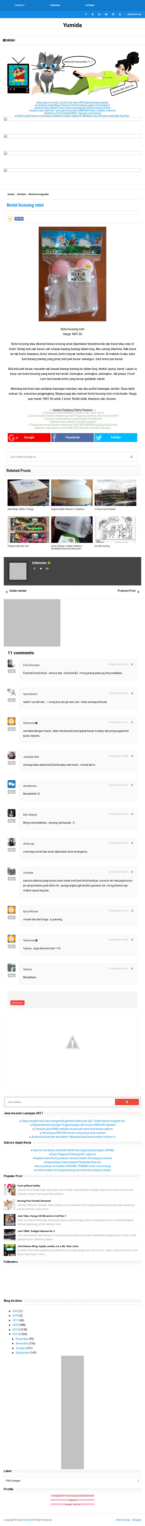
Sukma (27, 969)
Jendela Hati (31, 756)
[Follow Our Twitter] (92, 14)
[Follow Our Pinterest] (119, 14)
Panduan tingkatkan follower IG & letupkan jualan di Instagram (73, 105)
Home (11, 194)
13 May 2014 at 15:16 (118, 722)
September (23, 1352)
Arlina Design (123, 1519)
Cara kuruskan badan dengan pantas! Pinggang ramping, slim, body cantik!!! (74, 415)
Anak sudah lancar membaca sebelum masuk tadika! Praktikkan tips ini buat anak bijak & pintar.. (73, 115)
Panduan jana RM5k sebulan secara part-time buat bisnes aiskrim (74, 1128)
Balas (11, 671)
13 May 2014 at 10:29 (118, 693)
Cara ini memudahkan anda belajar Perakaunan (74, 418)
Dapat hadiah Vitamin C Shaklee (68, 509)
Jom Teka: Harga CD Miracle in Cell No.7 (41, 1216)
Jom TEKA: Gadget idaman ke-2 (36, 1231)
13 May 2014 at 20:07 (118, 785)
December (22, 1338)
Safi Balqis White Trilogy (20, 509)
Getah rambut (17, 590)
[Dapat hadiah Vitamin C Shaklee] (72, 492)
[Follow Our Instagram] (113, 14)
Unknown (39, 563)
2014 (16, 1334)
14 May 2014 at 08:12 (118, 843)
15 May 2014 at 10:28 (118, 939)
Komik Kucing (102, 546)
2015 (16, 1329)
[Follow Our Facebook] (85, 14)
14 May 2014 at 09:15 (118, 872)
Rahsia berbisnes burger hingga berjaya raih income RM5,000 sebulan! (74, 1124)
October (21, 1348)
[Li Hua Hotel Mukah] (115, 492)
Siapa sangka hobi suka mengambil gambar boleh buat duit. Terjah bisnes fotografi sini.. (74, 1120)
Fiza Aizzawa (31, 665)
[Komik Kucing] (115, 529)
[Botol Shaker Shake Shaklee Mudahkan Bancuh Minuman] (72, 529)
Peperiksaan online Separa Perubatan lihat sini (73, 1162)
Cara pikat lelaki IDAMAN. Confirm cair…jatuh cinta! (74, 412)
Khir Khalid (30, 814)
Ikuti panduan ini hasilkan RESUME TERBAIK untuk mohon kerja (73, 1166)
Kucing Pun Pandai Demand (34, 1200)
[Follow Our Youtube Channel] (106, 14)
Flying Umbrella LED (18, 546)
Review (22, 194)
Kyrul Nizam (30, 911)
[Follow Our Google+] (99, 14)
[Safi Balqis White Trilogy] (28, 492)
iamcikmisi (30, 694)
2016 (16, 1324)
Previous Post (127, 590)
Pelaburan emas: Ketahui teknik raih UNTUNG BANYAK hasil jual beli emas (73, 424)
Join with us (134, 14)
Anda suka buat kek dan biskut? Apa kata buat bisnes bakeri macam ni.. (74, 1136)
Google (29, 437)
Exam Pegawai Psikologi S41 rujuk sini (73, 1154)
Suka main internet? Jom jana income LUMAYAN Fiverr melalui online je (73, 110)
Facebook (73, 437)
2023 (16, 1311)
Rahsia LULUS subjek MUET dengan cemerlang (73, 113)
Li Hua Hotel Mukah (105, 509)
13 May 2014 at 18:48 (118, 756)
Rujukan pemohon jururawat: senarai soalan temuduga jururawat (73, 1158)
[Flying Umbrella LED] (28, 529)
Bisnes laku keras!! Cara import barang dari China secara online (73, 107)
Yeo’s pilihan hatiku (28, 1185)
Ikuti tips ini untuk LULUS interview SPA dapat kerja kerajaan (73, 102)
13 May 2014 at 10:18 (118, 664)
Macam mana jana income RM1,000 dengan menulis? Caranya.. (74, 427)
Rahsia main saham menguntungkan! (74, 421)
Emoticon (17, 1002)
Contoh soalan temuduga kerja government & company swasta (73, 1170)
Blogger (137, 1519)
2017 (16, 1320)
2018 (16, 1315)
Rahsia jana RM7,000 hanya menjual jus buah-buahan (74, 1132)
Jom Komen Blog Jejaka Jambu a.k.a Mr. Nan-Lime (48, 1246)
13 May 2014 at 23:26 (118, 814)
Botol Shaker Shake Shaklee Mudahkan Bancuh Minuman (66, 547)
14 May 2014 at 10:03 (118, 911)
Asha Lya (28, 843)
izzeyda (28, 872)
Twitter (115, 437)
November (22, 1343)
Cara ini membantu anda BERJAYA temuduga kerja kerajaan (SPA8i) (73, 1150)
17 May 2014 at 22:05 (118, 968)
